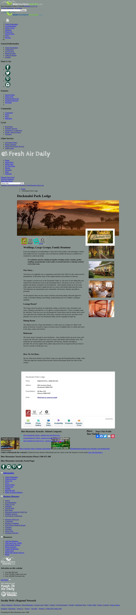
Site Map (34, 609)
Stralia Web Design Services (14, 146)
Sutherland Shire (80, 605)
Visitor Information (11, 24)
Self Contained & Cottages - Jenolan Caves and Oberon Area (41, 435)
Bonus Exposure (10, 144)
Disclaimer (12, 609)
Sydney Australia (103, 605)
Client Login (9, 148)
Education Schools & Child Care (16, 512)
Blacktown (17, 605)
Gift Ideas (8, 102)
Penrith (71, 605)
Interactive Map (10, 53)
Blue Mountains (27, 605)
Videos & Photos (10, 55)
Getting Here (9, 50)
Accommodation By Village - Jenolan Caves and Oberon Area (41, 438)
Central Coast (38, 605)
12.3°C (19, 7)
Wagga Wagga (115, 605)
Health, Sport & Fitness (13, 132)
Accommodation (10, 26)
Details (30, 244)
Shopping (8, 30)
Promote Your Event (7, 177)
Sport (7, 116)
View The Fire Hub (95, 452)
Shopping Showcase (12, 99)
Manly (46, 605)
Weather (8, 57)
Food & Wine (9, 34)
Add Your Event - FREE (13, 543)
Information (8, 473)
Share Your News (7, 181)
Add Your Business (7, 179)
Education (8, 118)
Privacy (27, 609)
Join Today (5, 580)
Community (9, 113)
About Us (20, 609)
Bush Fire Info (10, 490)
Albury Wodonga (7, 605)
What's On (8, 32)
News (7, 36)
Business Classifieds (12, 523)
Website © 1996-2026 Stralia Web (50, 609)
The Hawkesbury (62, 605)
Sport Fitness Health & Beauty (15, 525)
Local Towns (9, 51)
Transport (8, 134)
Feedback (4, 609)
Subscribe (8, 174)
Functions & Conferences (13, 130)
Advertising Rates (11, 142)
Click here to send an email (47, 397)
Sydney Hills (91, 605)
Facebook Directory (11, 100)
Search (7, 501)
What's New (9, 97)
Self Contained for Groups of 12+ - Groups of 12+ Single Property (43, 441)
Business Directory (11, 496)
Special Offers (10, 95)
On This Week (10, 166)
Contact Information (12, 549)
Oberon (52, 605)
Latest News (9, 162)
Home (7, 160)
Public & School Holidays (14, 492)
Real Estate (9, 127)
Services (8, 38)
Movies (7, 168)
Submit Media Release (12, 545)
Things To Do (10, 28)
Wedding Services (11, 128)
